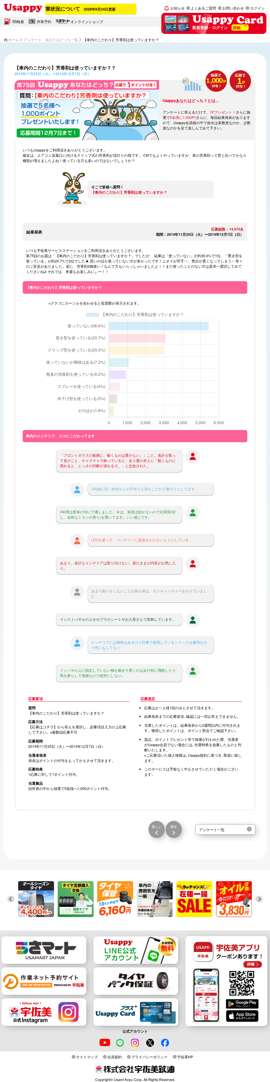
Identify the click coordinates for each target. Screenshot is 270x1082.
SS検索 (18, 21)
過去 (173, 826)
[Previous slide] (10, 899)
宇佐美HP (185, 1056)
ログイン (257, 8)
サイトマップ (87, 1056)
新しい (157, 826)
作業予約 (44, 21)
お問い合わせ (233, 8)
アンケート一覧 (212, 829)
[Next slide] (259, 899)
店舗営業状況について (61, 8)
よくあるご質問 (203, 8)
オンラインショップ (86, 21)
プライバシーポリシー (149, 1056)
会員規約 (114, 1056)
